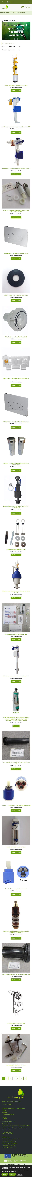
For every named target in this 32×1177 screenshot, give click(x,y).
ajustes (14, 1171)
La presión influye (7, 1123)
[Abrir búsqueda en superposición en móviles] (16, 43)
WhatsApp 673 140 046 (7, 2)
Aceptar (5, 1174)
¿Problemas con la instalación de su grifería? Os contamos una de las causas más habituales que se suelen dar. (15, 1127)
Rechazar (12, 1174)
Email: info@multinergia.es (9, 1143)
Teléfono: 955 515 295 (8, 1145)
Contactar (5, 1112)
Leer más (16, 726)
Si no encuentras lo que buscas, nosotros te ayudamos (16, 30)
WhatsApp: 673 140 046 (9, 1147)
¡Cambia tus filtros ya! (8, 1121)
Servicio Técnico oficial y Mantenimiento (13, 1108)
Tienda (4, 1110)
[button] (29, 2)
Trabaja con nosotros (8, 1114)
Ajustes (20, 1174)
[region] (16, 31)
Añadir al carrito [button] (16, 90)
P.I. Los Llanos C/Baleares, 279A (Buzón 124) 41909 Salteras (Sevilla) (10, 1139)
